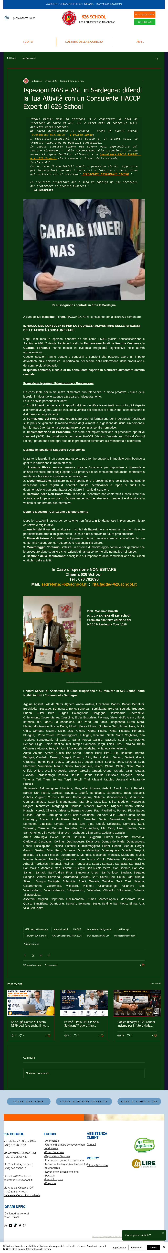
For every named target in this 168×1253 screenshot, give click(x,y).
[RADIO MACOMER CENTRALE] (6, 1225)
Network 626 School (35, 935)
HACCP (77, 929)
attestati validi (61, 929)
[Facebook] (20, 1225)
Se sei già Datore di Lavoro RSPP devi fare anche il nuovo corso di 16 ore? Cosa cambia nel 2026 (30, 1024)
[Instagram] (25, 1225)
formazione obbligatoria (99, 929)
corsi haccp (123, 929)
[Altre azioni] (143, 81)
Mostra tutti (155, 983)
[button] (156, 58)
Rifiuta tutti (136, 1247)
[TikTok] (15, 1225)
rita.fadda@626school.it (17, 1176)
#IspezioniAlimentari (124, 935)
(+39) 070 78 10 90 (15, 1145)
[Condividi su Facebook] (24, 955)
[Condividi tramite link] (49, 955)
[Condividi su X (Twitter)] (32, 955)
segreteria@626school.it (18, 1179)
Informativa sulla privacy (38, 1249)
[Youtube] (10, 1225)
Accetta (153, 1247)
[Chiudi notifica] (163, 1233)
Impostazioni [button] (119, 1247)
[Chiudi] (164, 1247)
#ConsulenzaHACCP (98, 935)
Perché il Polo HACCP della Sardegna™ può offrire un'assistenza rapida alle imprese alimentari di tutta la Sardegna (82, 1024)
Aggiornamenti (29, 58)
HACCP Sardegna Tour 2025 (67, 935)
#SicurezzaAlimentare (36, 929)
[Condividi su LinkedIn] (40, 955)
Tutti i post (11, 58)
